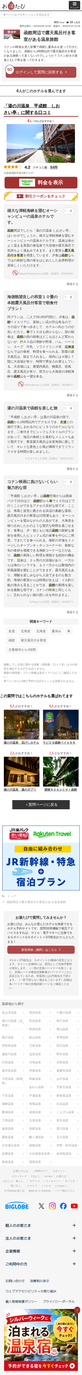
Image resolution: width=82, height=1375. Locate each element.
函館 (11, 640)
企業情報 (12, 1251)
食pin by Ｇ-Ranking (39, 1190)
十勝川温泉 (63, 1012)
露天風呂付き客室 (33, 640)
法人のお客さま (18, 1238)
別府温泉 (35, 1128)
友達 (11, 631)
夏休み (56, 631)
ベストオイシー (52, 1181)
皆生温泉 (62, 1120)
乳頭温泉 (35, 1021)
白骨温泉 (8, 1062)
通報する (72, 284)
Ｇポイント (59, 1171)
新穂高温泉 (63, 1095)
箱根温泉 (35, 1145)
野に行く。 (17, 1185)
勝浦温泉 (8, 1112)
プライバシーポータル (59, 1301)
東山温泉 (62, 1029)
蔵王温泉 (8, 1037)
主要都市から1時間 (22, 649)
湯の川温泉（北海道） (12, 1023)
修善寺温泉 (63, 1070)
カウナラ (32, 1185)
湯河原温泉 (9, 1070)
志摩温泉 (8, 1153)
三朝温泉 (8, 1120)
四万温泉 (62, 1045)
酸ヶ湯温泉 (36, 1137)
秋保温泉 (35, 1029)
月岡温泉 (35, 1062)
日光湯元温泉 (11, 1145)
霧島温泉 (8, 1137)
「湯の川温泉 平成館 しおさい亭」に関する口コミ (32, 109)
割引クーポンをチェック (45, 196)
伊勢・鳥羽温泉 (66, 1145)
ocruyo (48, 1176)
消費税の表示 (39, 1280)
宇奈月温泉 (63, 1087)
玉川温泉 (62, 1137)
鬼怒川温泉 (9, 1054)
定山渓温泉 (9, 1012)
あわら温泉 (36, 1087)
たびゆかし (61, 1185)
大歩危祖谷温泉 (39, 1153)
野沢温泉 (62, 1054)
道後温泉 (35, 1112)
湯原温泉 (8, 1128)
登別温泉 (35, 1012)
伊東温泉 (35, 1070)
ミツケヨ (46, 1185)
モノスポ (70, 1181)
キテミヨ (35, 1181)
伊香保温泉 (9, 1045)
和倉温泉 (35, 1079)
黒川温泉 (62, 1128)
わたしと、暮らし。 (14, 1181)
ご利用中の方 (16, 1264)
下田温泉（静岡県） (12, 1081)
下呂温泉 (8, 1095)
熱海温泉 (8, 1162)
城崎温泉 (8, 1104)
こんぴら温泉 (65, 1112)
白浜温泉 (62, 1104)
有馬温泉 (35, 1104)
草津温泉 (62, 1037)
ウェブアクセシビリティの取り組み (30, 1291)
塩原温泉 (35, 1054)
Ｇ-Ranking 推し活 (14, 1190)
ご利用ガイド (40, 1171)
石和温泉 (62, 1062)
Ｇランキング (19, 1176)
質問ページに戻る (43, 805)
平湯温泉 (35, 1095)
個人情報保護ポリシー (21, 1301)
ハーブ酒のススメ (65, 1190)
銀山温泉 (35, 1037)
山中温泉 (62, 1079)
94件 (54, 167)
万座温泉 (35, 1045)
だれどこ (36, 1176)
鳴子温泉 (62, 1021)
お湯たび (61, 1176)
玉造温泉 (35, 1120)
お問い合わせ (15, 1280)
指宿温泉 (35, 1162)
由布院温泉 (63, 1153)
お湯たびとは (20, 1171)
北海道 (25, 631)
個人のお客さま (18, 1225)
